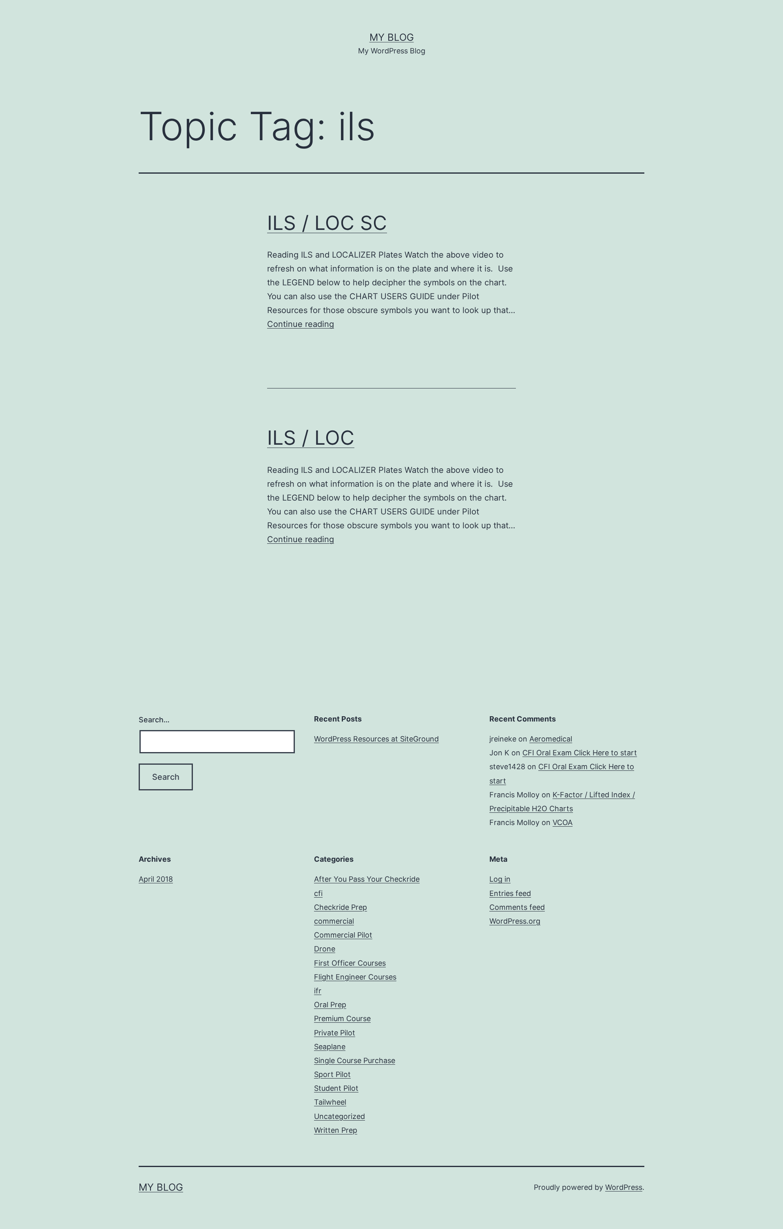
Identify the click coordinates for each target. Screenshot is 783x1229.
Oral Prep (330, 1004)
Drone (324, 948)
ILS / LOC (310, 438)
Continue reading (300, 324)
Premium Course (342, 1018)
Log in (500, 879)
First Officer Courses (350, 963)
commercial (334, 921)
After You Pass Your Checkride (367, 879)
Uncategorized (339, 1116)
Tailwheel (330, 1102)
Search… (154, 719)
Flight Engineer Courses (355, 977)
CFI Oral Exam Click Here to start (579, 752)
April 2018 (156, 879)
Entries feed (510, 893)
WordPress (623, 1187)
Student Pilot (336, 1088)
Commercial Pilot (343, 935)
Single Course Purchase (354, 1060)
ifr (317, 990)
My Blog (391, 37)
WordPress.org (514, 921)
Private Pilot (334, 1032)
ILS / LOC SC (327, 223)
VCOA (563, 822)
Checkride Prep (340, 907)
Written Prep (335, 1130)
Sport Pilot (332, 1074)
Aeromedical (550, 739)
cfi (318, 893)
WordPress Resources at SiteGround (376, 739)
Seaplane (329, 1046)
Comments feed (517, 907)
